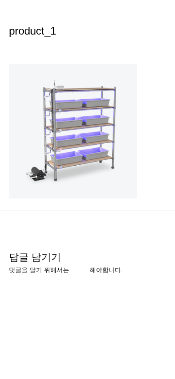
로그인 (80, 270)
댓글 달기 (22, 47)
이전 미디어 (87, 225)
